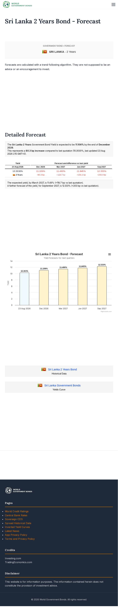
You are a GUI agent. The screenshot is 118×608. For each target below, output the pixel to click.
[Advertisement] (59, 34)
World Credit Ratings (17, 511)
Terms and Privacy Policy (20, 538)
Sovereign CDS (14, 519)
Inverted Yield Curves (17, 527)
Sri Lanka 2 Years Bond (62, 369)
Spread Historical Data (18, 523)
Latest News (12, 531)
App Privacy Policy (16, 534)
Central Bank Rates (16, 515)
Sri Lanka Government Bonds (62, 385)
